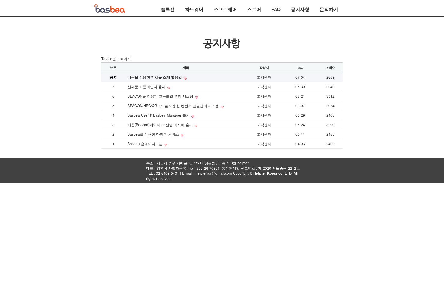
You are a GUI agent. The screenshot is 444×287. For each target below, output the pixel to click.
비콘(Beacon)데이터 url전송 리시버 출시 (160, 124)
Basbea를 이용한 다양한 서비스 (153, 134)
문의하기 (329, 9)
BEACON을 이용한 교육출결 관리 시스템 (160, 96)
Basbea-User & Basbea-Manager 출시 (159, 115)
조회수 (330, 67)
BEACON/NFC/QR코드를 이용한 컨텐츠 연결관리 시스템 (173, 105)
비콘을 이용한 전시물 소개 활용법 (155, 77)
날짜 (300, 67)
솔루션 (168, 9)
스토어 (254, 9)
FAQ (276, 9)
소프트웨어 (225, 9)
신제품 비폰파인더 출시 (146, 86)
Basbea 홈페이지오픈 (145, 143)
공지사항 (300, 9)
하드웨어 (194, 9)
